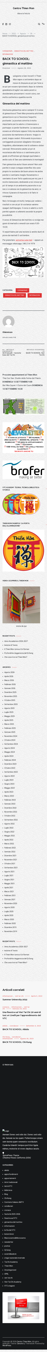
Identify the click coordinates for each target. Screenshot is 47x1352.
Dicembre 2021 (10, 856)
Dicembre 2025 (10, 692)
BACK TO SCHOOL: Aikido (16, 1029)
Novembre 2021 (10, 860)
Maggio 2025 (9, 716)
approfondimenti (11, 1174)
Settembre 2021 (11, 868)
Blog (6, 1194)
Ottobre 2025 (9, 700)
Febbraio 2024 (10, 760)
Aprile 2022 (8, 840)
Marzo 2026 (9, 680)
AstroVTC (8, 1186)
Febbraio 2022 (10, 848)
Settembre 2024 (11, 744)
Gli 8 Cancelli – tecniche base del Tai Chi (12, 352)
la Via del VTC (9, 1230)
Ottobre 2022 (9, 816)
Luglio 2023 (8, 780)
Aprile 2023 (8, 792)
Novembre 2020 (10, 903)
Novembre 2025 (10, 696)
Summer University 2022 (15, 1000)
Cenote (20, 1343)
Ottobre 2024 (9, 740)
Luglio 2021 (8, 876)
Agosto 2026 (9, 672)
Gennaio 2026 (9, 688)
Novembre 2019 (10, 931)
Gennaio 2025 (9, 732)
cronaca (6, 1007)
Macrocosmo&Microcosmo (15, 1238)
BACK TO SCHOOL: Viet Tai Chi (35, 352)
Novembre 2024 (10, 736)
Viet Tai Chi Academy (12, 1282)
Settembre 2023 (11, 772)
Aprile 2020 (8, 915)
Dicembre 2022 (10, 808)
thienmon (6, 68)
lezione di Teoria (10, 645)
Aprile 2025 (8, 720)
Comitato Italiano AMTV (14, 1202)
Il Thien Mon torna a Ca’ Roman (16, 649)
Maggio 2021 (9, 884)
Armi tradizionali (10, 1182)
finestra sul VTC (10, 1218)
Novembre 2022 (10, 812)
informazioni (8, 54)
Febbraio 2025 (10, 728)
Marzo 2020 (9, 919)
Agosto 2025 (9, 708)
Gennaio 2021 (9, 900)
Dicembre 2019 (10, 927)
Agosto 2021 (9, 872)
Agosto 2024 (9, 748)
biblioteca (8, 1190)
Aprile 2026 (8, 676)
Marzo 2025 (9, 724)
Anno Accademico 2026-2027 (16, 641)
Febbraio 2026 (10, 684)
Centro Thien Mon (23, 8)
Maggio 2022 (9, 836)
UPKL (6, 1274)
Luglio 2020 (8, 911)
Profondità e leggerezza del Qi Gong (18, 653)
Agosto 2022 (9, 824)
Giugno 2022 (9, 832)
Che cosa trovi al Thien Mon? (15, 657)
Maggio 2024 (9, 752)
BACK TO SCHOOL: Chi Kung (17, 1042)
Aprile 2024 (8, 756)
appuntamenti (10, 1178)
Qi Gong (7, 1250)
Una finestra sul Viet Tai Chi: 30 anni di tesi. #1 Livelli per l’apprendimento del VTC (22, 1015)
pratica (7, 1246)
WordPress (7, 1345)
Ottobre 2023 (9, 768)
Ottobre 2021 (9, 864)
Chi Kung (6, 1037)
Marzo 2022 (9, 844)
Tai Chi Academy (11, 1262)
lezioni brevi (9, 1234)
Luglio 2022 (8, 828)
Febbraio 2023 (10, 800)
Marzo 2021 (9, 892)
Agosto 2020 (9, 907)
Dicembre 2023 (10, 764)
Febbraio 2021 (10, 895)
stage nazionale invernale (14, 1258)
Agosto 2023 (9, 776)
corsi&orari (7, 51)
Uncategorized (10, 1270)
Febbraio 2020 (10, 923)
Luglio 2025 (8, 712)
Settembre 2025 (11, 704)
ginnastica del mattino (23, 51)
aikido (5, 1026)
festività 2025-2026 (12, 1214)
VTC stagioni (9, 1286)
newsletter (8, 1242)
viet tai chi (19, 996)
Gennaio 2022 (9, 852)
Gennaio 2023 (9, 804)
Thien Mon (8, 1266)
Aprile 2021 (8, 888)
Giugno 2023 (9, 784)
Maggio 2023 (9, 788)
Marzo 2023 (9, 796)
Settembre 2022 (11, 820)
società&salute (10, 1254)
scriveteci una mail (24, 240)
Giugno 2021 (9, 880)
